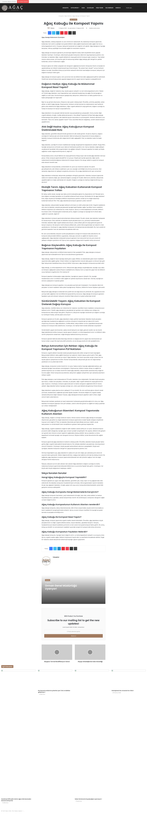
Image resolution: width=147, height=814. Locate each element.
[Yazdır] (74, 33)
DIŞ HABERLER (109, 7)
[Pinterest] (62, 33)
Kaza (83, 7)
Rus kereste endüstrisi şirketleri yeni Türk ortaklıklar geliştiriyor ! (54, 691)
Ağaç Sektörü (68, 16)
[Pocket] (66, 33)
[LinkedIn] (57, 33)
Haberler (48, 580)
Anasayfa (65, 7)
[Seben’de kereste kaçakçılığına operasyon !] (92, 733)
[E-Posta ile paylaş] (70, 33)
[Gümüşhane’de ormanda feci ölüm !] (129, 679)
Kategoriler (74, 7)
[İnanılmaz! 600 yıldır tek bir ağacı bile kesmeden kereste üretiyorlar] (18, 733)
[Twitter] (53, 33)
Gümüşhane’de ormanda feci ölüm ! (123, 690)
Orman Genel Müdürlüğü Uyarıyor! (61, 587)
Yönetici (52, 28)
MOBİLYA (118, 7)
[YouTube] (58, 560)
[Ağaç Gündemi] (12, 8)
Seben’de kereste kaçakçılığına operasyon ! (88, 799)
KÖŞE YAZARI (99, 7)
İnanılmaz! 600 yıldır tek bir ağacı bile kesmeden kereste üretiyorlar (16, 799)
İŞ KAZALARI (90, 7)
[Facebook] (49, 33)
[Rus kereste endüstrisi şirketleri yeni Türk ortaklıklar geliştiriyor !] (55, 679)
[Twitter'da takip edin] (55, 28)
